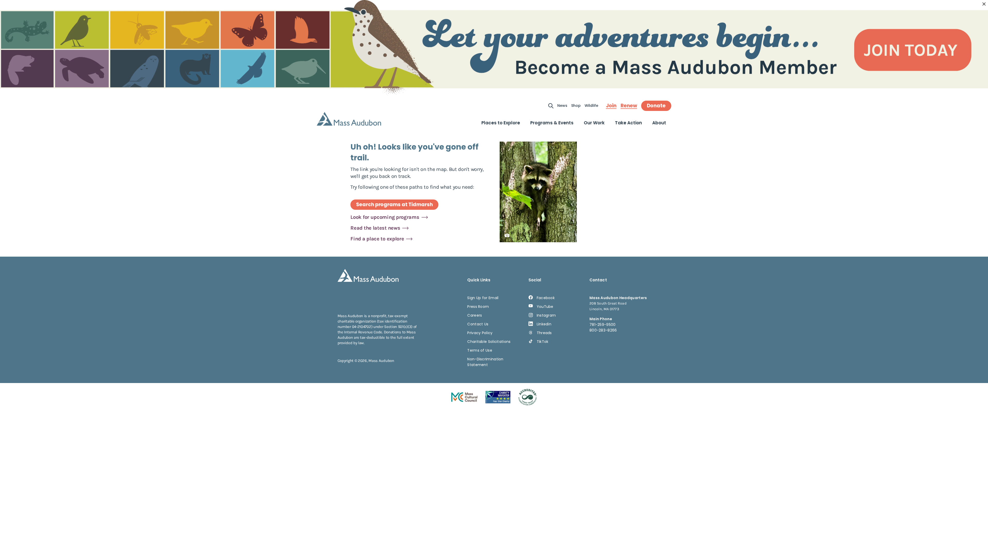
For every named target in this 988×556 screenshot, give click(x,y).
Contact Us (477, 324)
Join (611, 105)
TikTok (543, 341)
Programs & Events (552, 123)
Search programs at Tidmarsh (394, 204)
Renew (629, 105)
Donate (656, 105)
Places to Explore (500, 123)
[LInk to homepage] (349, 119)
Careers (474, 315)
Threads (544, 332)
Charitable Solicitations (488, 341)
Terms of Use (479, 350)
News (562, 105)
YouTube (545, 306)
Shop (576, 105)
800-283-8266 (603, 330)
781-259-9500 (602, 324)
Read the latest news (375, 228)
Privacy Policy (479, 332)
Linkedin (544, 324)
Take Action (628, 123)
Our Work (594, 123)
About (659, 123)
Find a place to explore (377, 239)
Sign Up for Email (482, 297)
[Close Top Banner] (984, 4)
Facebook (546, 297)
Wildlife (591, 105)
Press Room (478, 306)
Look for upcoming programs (384, 217)
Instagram (546, 315)
